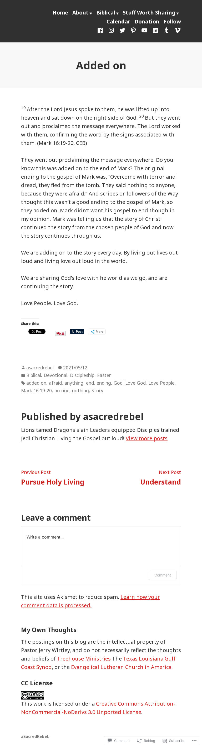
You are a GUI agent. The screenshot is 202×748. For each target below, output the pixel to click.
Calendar (118, 21)
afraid (55, 383)
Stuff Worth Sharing (149, 12)
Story (97, 390)
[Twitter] (122, 30)
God (118, 383)
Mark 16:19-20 (36, 390)
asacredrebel (40, 367)
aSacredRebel (34, 736)
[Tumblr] (166, 30)
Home (60, 12)
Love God (135, 383)
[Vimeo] (176, 30)
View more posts (147, 438)
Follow (172, 21)
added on (36, 383)
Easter (104, 375)
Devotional (55, 375)
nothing (80, 390)
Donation (146, 21)
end (90, 383)
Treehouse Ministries (84, 658)
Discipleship (82, 375)
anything (73, 383)
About (80, 12)
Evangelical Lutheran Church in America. (122, 667)
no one (61, 390)
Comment (162, 575)
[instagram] (111, 30)
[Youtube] (144, 30)
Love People (161, 383)
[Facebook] (101, 30)
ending (104, 383)
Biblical (105, 12)
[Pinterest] (133, 30)
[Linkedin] (155, 30)
